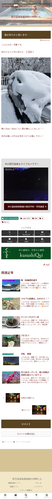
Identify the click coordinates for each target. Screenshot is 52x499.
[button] (42, 240)
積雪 (35, 218)
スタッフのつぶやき (11, 218)
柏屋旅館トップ (14, 483)
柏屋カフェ (14, 486)
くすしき (38, 483)
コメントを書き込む (26, 434)
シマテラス (38, 486)
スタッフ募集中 (26, 490)
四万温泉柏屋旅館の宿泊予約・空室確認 (26, 206)
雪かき (6, 222)
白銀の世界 (26, 218)
